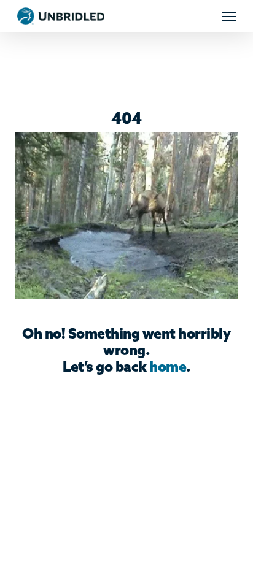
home (167, 368)
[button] (229, 16)
